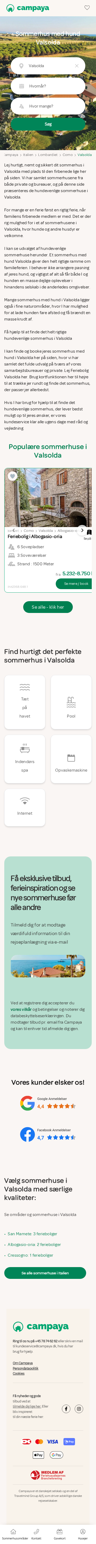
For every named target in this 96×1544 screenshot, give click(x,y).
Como (68, 155)
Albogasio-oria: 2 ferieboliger (34, 1244)
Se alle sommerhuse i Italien (45, 1273)
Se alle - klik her (48, 607)
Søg (48, 124)
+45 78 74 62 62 (46, 1341)
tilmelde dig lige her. (27, 1406)
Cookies (19, 1373)
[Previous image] (14, 530)
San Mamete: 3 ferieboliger (32, 1234)
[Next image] (82, 530)
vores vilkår (21, 1009)
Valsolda (85, 155)
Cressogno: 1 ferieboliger (30, 1255)
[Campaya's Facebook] (66, 1409)
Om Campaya (23, 1363)
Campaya (10, 155)
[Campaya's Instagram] (79, 1409)
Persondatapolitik (25, 1368)
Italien (28, 155)
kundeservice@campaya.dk (36, 1346)
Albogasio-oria (70, 530)
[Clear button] (77, 66)
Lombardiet (48, 155)
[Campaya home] (26, 8)
